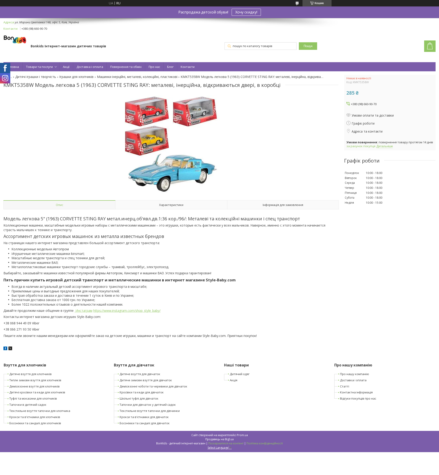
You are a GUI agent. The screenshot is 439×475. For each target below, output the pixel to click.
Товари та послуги (39, 67)
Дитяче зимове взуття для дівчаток (146, 380)
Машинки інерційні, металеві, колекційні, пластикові (137, 77)
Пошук (308, 46)
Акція (233, 380)
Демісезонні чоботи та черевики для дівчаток (153, 386)
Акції (66, 67)
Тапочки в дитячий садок (27, 405)
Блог (170, 67)
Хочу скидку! (246, 12)
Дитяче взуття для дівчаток (140, 374)
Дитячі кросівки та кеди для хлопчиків (37, 392)
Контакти (188, 67)
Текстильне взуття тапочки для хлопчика (39, 411)
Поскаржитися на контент (226, 443)
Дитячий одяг (239, 374)
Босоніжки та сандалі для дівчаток (145, 423)
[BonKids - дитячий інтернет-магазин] (14, 40)
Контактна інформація (356, 392)
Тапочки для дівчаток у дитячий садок (148, 405)
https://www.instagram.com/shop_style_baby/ (127, 310)
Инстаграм (83, 310)
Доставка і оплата (90, 67)
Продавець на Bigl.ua (219, 439)
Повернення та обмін (126, 67)
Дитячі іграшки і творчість (35, 77)
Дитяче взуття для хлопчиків (30, 374)
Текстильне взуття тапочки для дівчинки (150, 411)
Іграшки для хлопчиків (76, 77)
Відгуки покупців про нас (358, 398)
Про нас (154, 67)
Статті (344, 386)
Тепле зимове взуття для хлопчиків (35, 380)
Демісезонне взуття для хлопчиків (34, 386)
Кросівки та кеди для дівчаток (142, 392)
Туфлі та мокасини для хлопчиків (33, 398)
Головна (13, 67)
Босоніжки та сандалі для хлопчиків (35, 423)
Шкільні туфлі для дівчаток (139, 398)
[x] (10, 349)
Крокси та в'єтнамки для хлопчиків (34, 417)
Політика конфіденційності (264, 443)
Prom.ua (242, 435)
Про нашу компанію (354, 374)
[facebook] (5, 349)
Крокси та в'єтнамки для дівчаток (144, 417)
